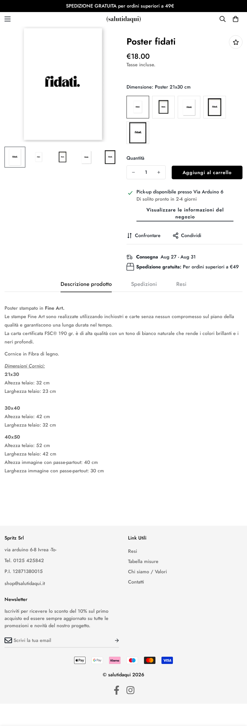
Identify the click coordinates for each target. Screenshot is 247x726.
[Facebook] (117, 690)
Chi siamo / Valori (147, 571)
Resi (132, 551)
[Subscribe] (112, 640)
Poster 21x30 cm (138, 107)
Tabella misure (143, 561)
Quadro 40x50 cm (138, 132)
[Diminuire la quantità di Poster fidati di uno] (133, 172)
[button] (235, 19)
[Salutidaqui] (123, 19)
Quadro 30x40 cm (214, 107)
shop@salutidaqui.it (25, 583)
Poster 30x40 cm (189, 107)
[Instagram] (130, 690)
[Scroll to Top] (235, 693)
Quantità (135, 158)
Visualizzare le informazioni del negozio (185, 213)
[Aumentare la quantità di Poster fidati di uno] (158, 172)
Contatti (136, 581)
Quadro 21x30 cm (163, 107)
